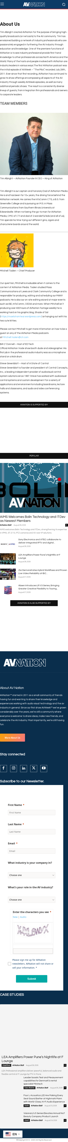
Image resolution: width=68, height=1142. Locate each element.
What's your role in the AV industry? (30, 887)
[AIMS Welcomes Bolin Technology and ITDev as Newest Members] (34, 488)
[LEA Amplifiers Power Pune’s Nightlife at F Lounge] (8, 558)
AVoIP (27, 1120)
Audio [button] (23, 916)
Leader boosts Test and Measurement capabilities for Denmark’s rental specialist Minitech (43, 1080)
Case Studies (29, 1088)
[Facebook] (3, 768)
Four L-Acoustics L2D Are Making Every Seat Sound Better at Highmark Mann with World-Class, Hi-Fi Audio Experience (44, 1098)
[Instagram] (13, 768)
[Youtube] (43, 768)
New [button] (15, 916)
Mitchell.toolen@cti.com (15, 337)
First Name (15, 805)
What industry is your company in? (30, 862)
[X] (33, 768)
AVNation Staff (5, 525)
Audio (27, 1105)
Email (11, 843)
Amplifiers (6, 1065)
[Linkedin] (23, 768)
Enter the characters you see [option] (31, 912)
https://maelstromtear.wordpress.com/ (21, 316)
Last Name (15, 824)
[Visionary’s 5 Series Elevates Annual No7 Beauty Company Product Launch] (11, 1118)
